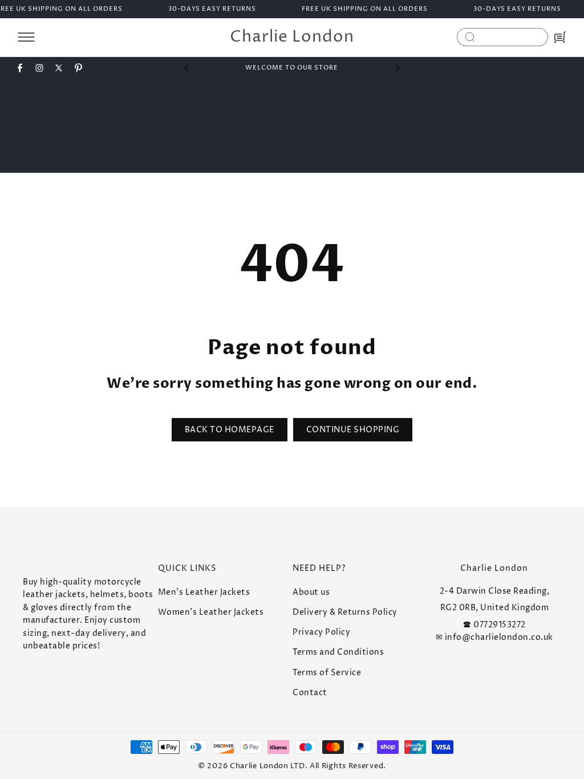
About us (311, 592)
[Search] (469, 37)
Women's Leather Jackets (211, 612)
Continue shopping (353, 429)
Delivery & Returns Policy (345, 612)
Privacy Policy (321, 632)
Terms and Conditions (338, 652)
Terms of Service (327, 672)
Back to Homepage (229, 429)
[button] (26, 37)
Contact (310, 692)
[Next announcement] (398, 68)
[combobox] (502, 37)
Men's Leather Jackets (204, 592)
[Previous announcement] (185, 68)
